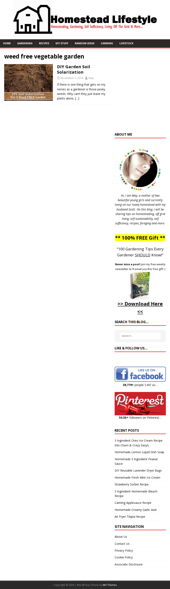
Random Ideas (84, 43)
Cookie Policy (124, 557)
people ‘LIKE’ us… (140, 385)
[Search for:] (140, 335)
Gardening (25, 43)
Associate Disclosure (129, 564)
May (91, 78)
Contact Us (122, 544)
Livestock (126, 43)
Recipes (44, 43)
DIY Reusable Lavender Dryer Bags (138, 470)
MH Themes (110, 585)
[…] (77, 98)
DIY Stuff (62, 43)
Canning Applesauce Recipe (133, 503)
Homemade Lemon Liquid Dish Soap (139, 452)
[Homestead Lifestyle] (85, 37)
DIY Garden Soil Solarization (73, 69)
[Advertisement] (142, 92)
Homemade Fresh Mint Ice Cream (137, 477)
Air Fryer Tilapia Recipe (130, 517)
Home (7, 43)
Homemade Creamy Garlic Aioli (136, 510)
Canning (107, 43)
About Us (121, 537)
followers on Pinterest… (140, 417)
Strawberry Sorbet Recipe (132, 484)
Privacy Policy (124, 550)
